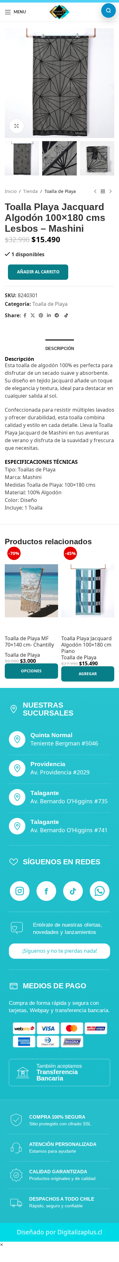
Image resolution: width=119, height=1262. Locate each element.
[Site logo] (59, 11)
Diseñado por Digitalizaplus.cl (59, 1232)
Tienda (30, 191)
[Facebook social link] (25, 315)
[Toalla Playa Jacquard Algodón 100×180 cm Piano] (88, 591)
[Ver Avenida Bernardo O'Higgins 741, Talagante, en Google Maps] (17, 826)
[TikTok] (73, 891)
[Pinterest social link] (41, 315)
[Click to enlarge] (17, 126)
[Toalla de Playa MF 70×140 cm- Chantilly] (31, 591)
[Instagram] (20, 891)
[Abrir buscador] (108, 10)
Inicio (11, 191)
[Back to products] (103, 191)
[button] (88, 674)
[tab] (59, 348)
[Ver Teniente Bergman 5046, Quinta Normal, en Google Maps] (17, 739)
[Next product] (110, 191)
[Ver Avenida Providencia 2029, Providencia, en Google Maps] (17, 768)
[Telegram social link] (57, 315)
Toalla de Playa (60, 191)
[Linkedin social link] (49, 315)
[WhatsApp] (99, 891)
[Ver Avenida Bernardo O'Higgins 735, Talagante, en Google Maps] (17, 797)
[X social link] (33, 315)
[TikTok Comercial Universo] (66, 315)
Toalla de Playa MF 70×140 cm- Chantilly (29, 641)
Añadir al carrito (38, 272)
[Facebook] (46, 891)
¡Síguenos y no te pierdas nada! (59, 950)
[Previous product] (95, 191)
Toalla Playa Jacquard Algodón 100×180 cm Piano (86, 645)
